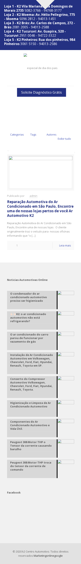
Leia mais (65, 245)
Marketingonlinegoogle (48, 556)
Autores (51, 134)
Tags (33, 134)
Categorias (17, 134)
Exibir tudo (64, 139)
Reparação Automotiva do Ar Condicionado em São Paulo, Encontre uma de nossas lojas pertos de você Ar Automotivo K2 (40, 208)
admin (33, 196)
